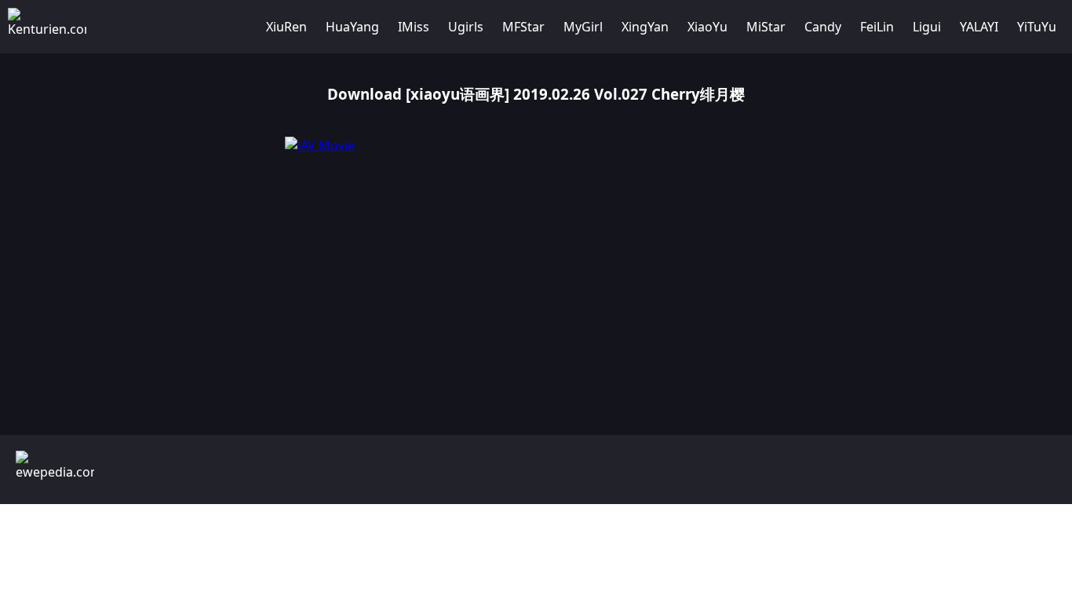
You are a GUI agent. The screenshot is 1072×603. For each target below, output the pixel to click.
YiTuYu (1036, 26)
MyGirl (583, 26)
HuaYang (352, 26)
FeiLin (877, 26)
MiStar (766, 26)
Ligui (927, 26)
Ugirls (465, 26)
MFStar (523, 26)
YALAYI (979, 26)
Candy (822, 26)
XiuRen (286, 26)
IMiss (413, 26)
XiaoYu (707, 26)
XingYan (645, 26)
